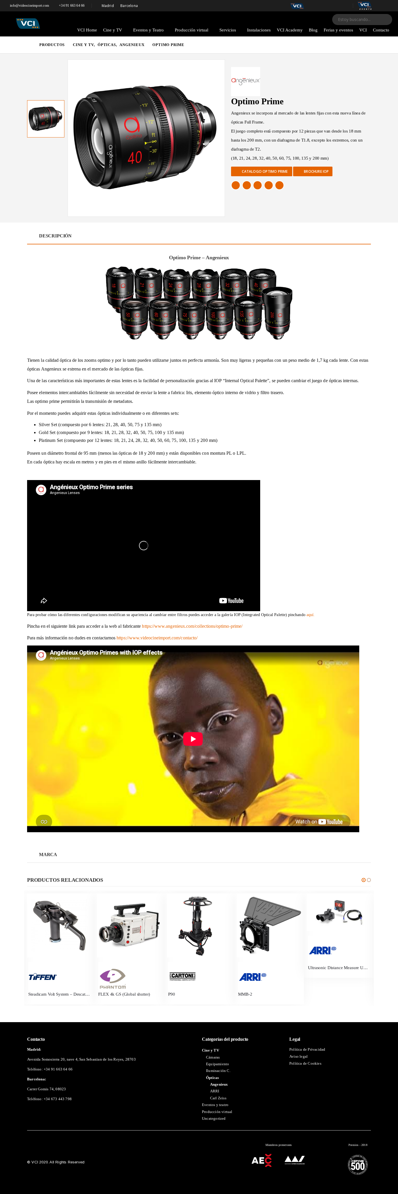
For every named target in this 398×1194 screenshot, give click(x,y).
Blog (313, 30)
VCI (363, 30)
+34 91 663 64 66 (71, 5)
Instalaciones (259, 30)
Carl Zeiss (218, 1098)
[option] (46, 119)
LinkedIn (257, 185)
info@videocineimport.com (29, 5)
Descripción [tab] (55, 235)
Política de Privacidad (307, 1049)
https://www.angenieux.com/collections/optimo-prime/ (192, 626)
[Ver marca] (59, 976)
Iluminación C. (218, 1071)
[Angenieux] (245, 81)
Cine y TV (112, 30)
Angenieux (219, 1084)
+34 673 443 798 (58, 1099)
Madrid (108, 5)
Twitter (246, 185)
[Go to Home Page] (29, 45)
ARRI (214, 1091)
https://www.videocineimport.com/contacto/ (157, 637)
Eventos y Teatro (148, 30)
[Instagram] (344, 5)
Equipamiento (217, 1064)
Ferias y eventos (338, 30)
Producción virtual (191, 30)
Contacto (381, 30)
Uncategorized (214, 1119)
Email (279, 185)
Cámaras (213, 1057)
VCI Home (87, 30)
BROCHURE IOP (316, 171)
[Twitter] (323, 5)
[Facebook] (313, 5)
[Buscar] (384, 19)
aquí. (311, 615)
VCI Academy (290, 30)
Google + (268, 185)
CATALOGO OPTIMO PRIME (265, 171)
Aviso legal (298, 1056)
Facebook (235, 185)
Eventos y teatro (215, 1105)
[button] (363, 879)
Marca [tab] (48, 854)
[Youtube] (333, 5)
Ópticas (212, 1078)
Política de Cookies (305, 1063)
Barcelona (129, 5)
